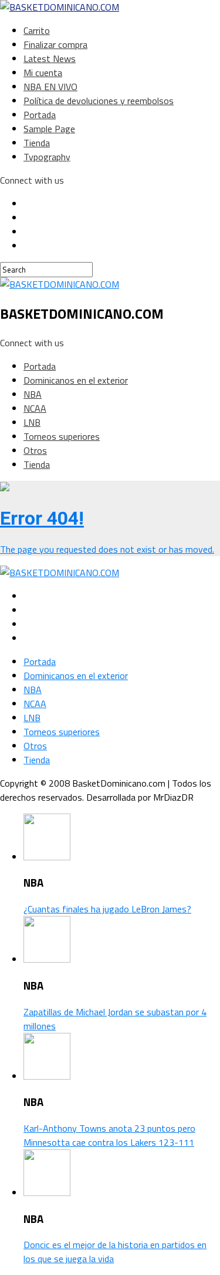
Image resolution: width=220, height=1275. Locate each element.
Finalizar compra (55, 44)
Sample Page (49, 129)
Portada (39, 115)
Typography (46, 157)
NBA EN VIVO (50, 87)
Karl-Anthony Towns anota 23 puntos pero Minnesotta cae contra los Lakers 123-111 (109, 1135)
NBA (32, 394)
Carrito (36, 30)
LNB (31, 422)
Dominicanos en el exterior (75, 380)
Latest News (49, 58)
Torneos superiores (61, 436)
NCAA (34, 408)
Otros (35, 450)
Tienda (36, 143)
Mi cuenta (42, 73)
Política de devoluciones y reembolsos (98, 101)
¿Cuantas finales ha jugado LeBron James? (107, 909)
